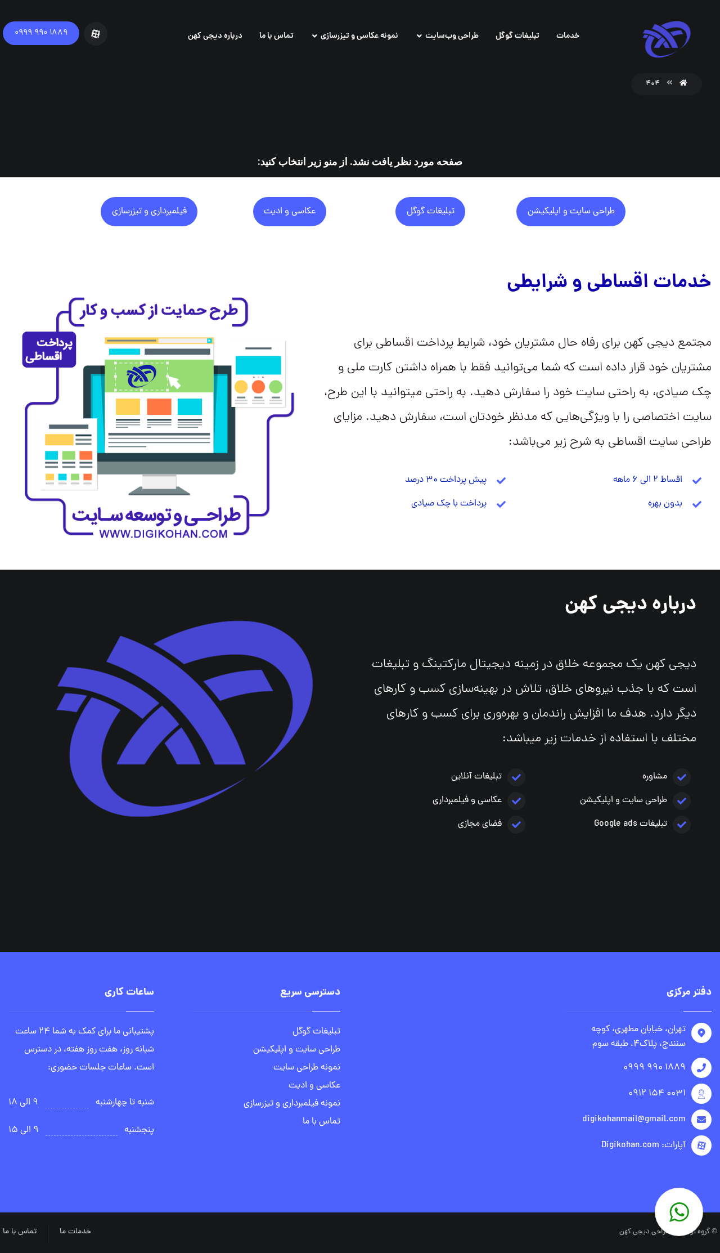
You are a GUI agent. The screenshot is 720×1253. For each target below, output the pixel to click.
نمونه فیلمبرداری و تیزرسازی (292, 1104)
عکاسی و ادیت (314, 1086)
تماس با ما (321, 1122)
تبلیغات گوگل (316, 1032)
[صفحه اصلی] (683, 83)
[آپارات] (95, 34)
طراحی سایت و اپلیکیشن (296, 1050)
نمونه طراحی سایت (306, 1068)
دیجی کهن (634, 1232)
